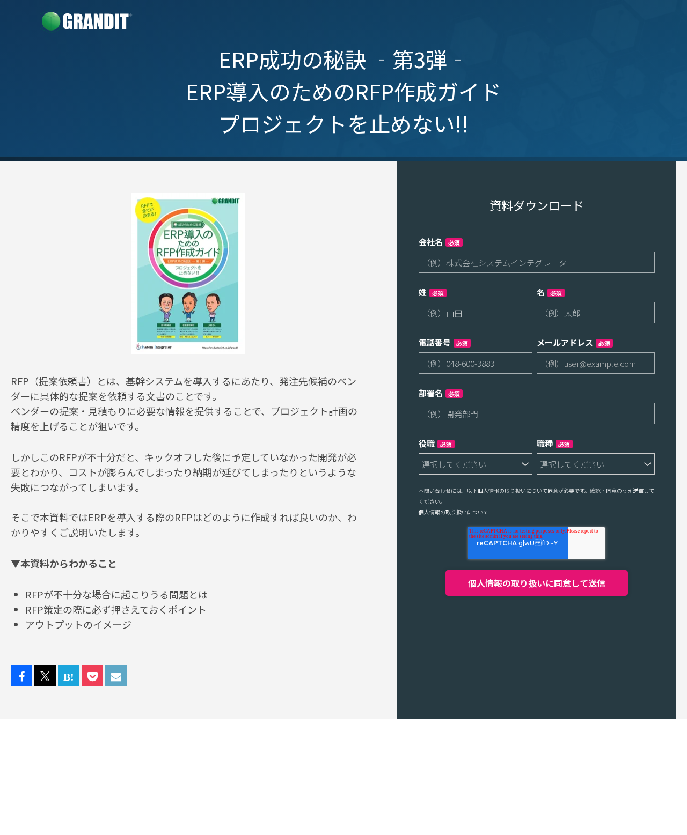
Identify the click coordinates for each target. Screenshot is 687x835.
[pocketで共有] (92, 676)
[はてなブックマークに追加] (68, 676)
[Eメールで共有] (116, 676)
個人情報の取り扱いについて (453, 512)
